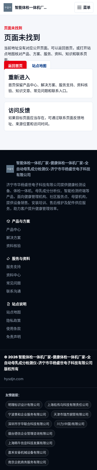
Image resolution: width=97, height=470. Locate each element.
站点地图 (39, 66)
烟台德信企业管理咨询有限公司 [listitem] (30, 433)
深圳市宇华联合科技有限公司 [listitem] (28, 424)
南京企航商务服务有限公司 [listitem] (27, 462)
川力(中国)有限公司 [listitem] (70, 424)
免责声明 (13, 336)
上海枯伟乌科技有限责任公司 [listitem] (67, 404)
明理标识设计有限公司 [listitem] (24, 404)
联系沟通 (13, 291)
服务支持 (13, 266)
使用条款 (13, 328)
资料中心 (13, 275)
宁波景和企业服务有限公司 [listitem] (27, 414)
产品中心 (13, 229)
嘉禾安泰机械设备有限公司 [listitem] (27, 452)
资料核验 (13, 245)
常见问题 (13, 283)
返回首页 (15, 66)
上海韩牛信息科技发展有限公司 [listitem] (30, 443)
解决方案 (13, 237)
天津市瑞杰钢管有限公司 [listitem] (71, 414)
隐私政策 (13, 320)
